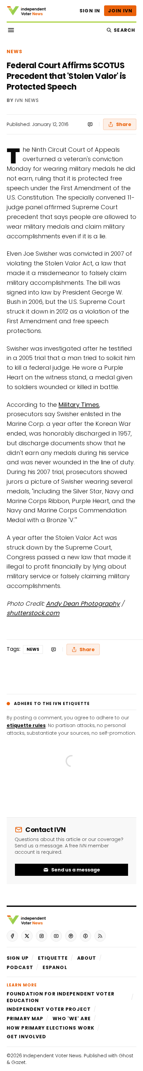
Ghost (126, 1055)
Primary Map (25, 1018)
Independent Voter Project (49, 1009)
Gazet (18, 1062)
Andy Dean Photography (83, 603)
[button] (18, 958)
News (14, 51)
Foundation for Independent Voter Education (60, 997)
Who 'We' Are (71, 1018)
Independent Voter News (52, 1055)
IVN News (27, 101)
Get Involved (26, 1036)
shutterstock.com (33, 613)
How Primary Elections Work (50, 1028)
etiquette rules (26, 725)
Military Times (79, 404)
